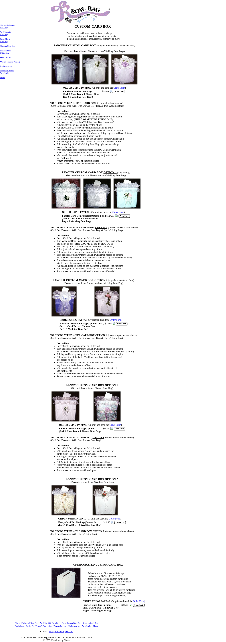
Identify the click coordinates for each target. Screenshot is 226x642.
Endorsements (6, 66)
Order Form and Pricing (10, 62)
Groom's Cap (5, 57)
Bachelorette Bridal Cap (5, 51)
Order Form (119, 87)
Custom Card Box (7, 46)
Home (2, 77)
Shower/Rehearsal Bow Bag (7, 26)
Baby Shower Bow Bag (5, 40)
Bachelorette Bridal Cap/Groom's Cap (30, 626)
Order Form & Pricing (57, 626)
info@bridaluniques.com (61, 631)
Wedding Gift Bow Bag (6, 33)
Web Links (86, 626)
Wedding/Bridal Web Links (7, 72)
